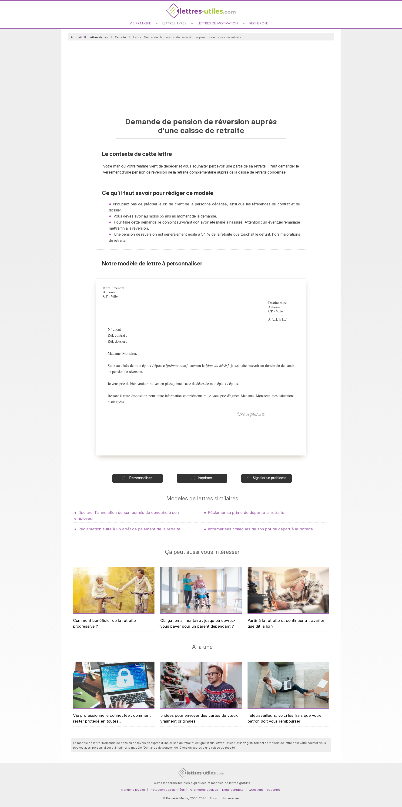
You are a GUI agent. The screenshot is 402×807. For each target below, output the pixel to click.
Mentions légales (133, 789)
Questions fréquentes (265, 789)
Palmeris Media (177, 798)
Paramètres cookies (203, 789)
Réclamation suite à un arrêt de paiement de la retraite (129, 529)
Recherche (258, 23)
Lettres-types (174, 23)
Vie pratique (140, 23)
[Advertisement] (201, 77)
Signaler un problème (269, 477)
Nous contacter (233, 789)
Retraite (120, 37)
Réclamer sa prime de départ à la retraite (246, 512)
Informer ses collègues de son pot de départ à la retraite (260, 529)
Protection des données (167, 789)
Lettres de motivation (218, 23)
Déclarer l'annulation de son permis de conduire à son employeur (126, 515)
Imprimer (205, 477)
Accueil (76, 37)
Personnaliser (140, 477)
